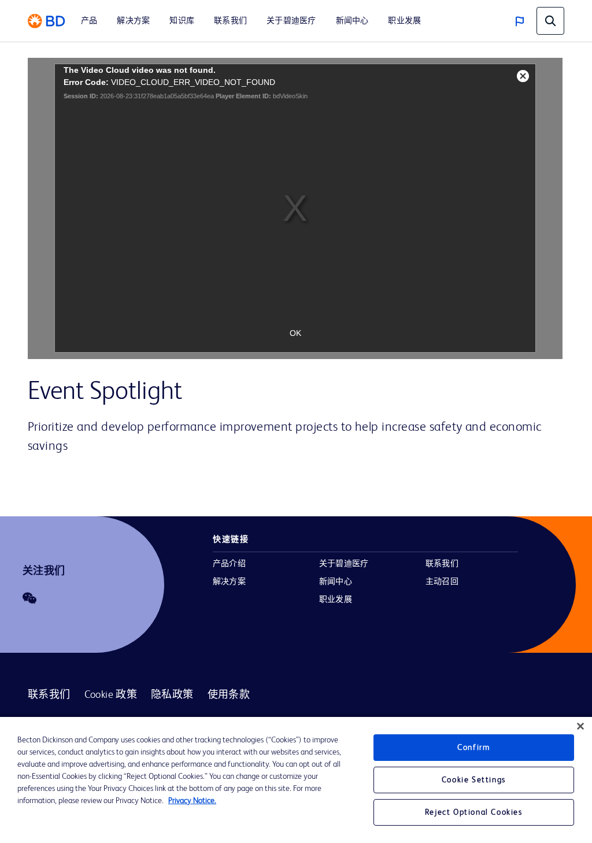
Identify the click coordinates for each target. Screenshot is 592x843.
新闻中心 (335, 582)
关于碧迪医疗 (343, 564)
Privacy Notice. (192, 801)
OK (295, 333)
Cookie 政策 (111, 695)
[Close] (580, 726)
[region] (296, 780)
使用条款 (229, 695)
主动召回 (442, 582)
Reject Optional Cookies (474, 812)
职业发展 (335, 600)
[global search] (550, 21)
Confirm (473, 748)
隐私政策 (172, 695)
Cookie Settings (474, 780)
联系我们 (442, 564)
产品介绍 (229, 564)
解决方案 (229, 582)
